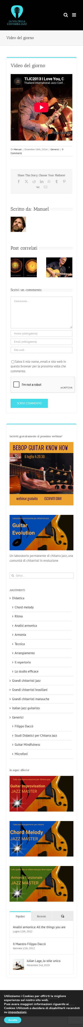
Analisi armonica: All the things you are (39, 927)
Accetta (12, 1020)
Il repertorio (23, 662)
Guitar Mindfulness (27, 745)
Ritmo (19, 616)
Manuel (18, 149)
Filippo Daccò (24, 726)
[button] (14, 267)
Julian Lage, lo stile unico (43, 961)
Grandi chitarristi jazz (26, 681)
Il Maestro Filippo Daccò (29, 944)
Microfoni (21, 754)
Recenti (41, 916)
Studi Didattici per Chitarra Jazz (36, 735)
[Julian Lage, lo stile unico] (18, 961)
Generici (54, 149)
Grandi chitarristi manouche (30, 699)
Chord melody (24, 607)
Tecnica (20, 644)
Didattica (18, 598)
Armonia (20, 635)
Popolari (20, 916)
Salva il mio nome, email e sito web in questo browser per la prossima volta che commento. (38, 366)
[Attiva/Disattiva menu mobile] (74, 15)
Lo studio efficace (27, 671)
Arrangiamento (25, 653)
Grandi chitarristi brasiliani (29, 690)
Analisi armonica (26, 626)
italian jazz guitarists (26, 708)
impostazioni (17, 1012)
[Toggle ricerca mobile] (66, 15)
